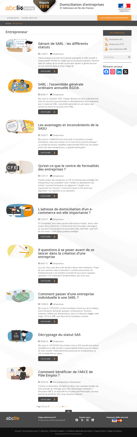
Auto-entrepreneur (60, 382)
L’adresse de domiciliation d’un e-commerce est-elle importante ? (65, 211)
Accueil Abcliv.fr (29, 18)
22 (57, 406)
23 (60, 406)
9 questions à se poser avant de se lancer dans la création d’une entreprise (66, 253)
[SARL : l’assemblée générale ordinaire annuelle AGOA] (20, 86)
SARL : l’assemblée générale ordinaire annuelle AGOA (60, 86)
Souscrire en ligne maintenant (114, 18)
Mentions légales (57, 431)
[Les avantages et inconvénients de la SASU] (20, 126)
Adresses (44, 431)
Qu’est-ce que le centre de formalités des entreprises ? (68, 167)
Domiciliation (114, 39)
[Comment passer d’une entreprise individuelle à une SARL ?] (20, 295)
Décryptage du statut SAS (59, 334)
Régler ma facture (115, 431)
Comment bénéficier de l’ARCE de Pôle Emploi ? (65, 373)
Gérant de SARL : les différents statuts (63, 45)
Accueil (8, 23)
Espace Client (100, 431)
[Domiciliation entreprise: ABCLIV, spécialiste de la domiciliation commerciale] (20, 7)
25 (65, 406)
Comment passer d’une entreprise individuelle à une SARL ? (66, 295)
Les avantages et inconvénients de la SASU (68, 126)
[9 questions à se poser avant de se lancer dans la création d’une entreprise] (20, 251)
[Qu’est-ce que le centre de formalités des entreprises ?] (20, 167)
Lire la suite (46, 71)
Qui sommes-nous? (30, 431)
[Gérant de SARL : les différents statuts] (20, 45)
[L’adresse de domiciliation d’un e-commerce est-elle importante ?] (20, 211)
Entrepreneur (58, 54)
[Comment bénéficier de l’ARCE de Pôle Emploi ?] (20, 373)
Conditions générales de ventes (79, 431)
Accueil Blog (13, 18)
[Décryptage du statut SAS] (20, 336)
